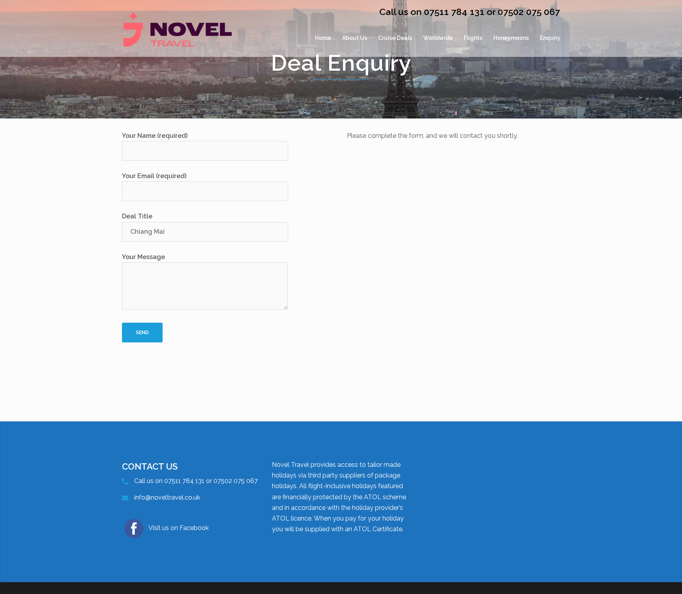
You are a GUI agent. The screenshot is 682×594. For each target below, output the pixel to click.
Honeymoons (511, 38)
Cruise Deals (395, 38)
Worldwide (438, 38)
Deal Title (137, 216)
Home (323, 38)
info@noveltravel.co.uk (167, 497)
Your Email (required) (154, 176)
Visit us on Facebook (178, 528)
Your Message (143, 257)
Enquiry (550, 38)
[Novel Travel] (177, 37)
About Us (354, 38)
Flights (473, 38)
